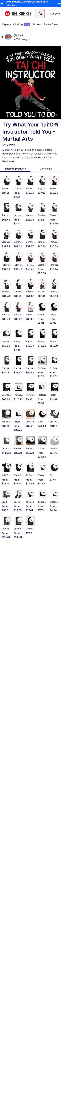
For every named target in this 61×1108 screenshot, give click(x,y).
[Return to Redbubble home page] (18, 13)
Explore (6, 24)
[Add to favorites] (50, 124)
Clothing (21, 24)
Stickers (37, 24)
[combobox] (39, 13)
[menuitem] (6, 24)
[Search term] (40, 14)
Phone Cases (51, 24)
